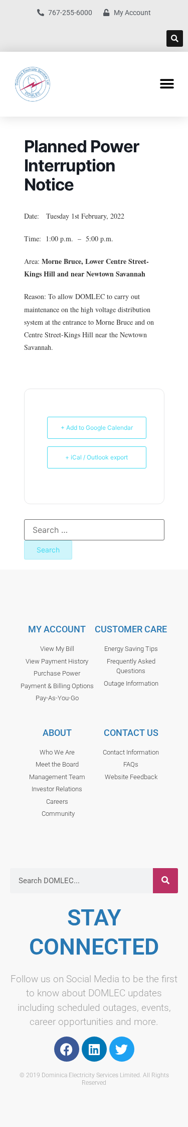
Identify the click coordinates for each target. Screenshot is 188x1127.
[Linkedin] (94, 1049)
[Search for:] (94, 529)
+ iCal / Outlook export (96, 457)
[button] (174, 38)
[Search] (165, 880)
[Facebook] (66, 1049)
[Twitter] (121, 1049)
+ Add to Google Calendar (97, 427)
